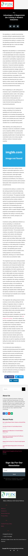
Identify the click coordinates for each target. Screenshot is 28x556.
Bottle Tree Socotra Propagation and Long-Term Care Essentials (12, 451)
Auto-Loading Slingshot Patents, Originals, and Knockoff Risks (14, 422)
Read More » (5, 423)
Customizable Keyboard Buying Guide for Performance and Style (13, 446)
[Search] (23, 389)
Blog (14, 12)
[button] (10, 26)
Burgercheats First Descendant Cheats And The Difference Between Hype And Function (13, 436)
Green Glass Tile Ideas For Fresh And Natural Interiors (12, 426)
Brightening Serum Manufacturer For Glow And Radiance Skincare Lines (13, 431)
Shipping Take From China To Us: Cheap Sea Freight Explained (14, 441)
